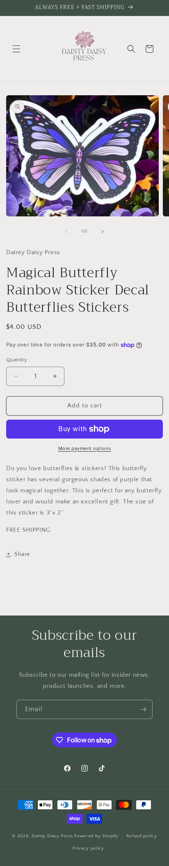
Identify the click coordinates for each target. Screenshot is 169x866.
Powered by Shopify (96, 835)
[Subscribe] (143, 709)
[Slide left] (66, 232)
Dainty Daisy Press (52, 835)
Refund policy (141, 836)
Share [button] (22, 554)
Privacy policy (88, 848)
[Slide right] (103, 232)
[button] (16, 49)
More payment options (84, 448)
